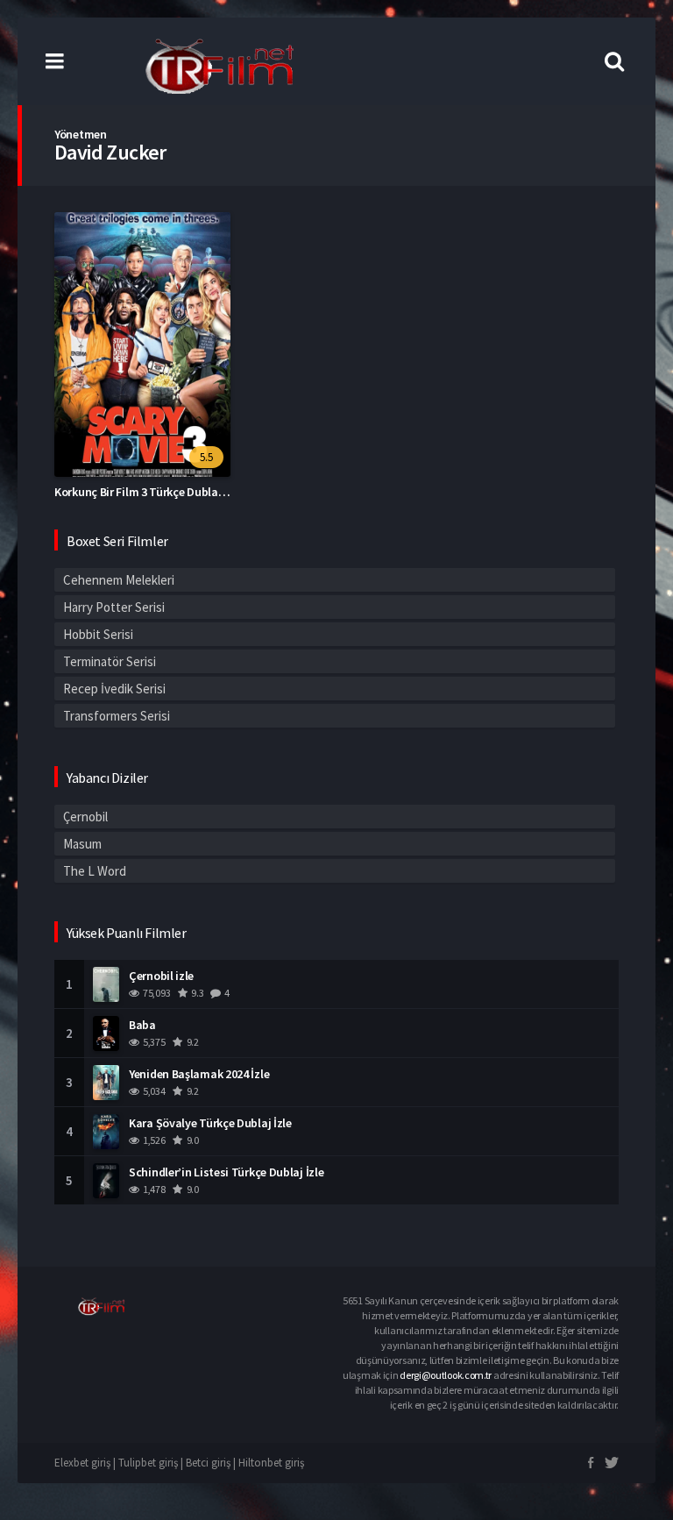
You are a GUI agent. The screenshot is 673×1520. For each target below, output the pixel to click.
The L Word (94, 871)
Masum (82, 843)
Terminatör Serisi (109, 661)
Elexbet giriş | (86, 1462)
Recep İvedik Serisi (114, 688)
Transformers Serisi (116, 715)
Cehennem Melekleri (118, 580)
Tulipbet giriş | (152, 1462)
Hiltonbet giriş (271, 1462)
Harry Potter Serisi (114, 607)
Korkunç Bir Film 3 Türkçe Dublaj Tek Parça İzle (174, 492)
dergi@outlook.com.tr (446, 1374)
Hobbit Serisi (98, 634)
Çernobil (85, 816)
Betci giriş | (212, 1462)
